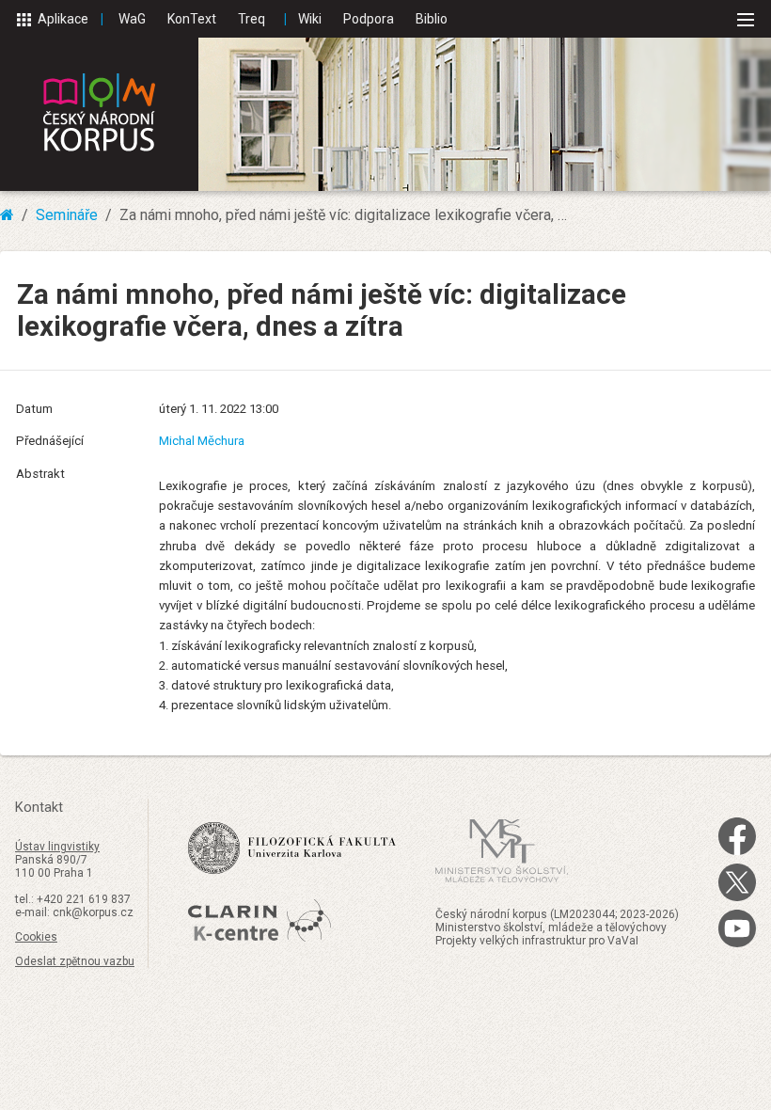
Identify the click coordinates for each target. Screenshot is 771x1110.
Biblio (432, 18)
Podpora (368, 18)
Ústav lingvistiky (57, 846)
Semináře (67, 215)
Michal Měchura (201, 441)
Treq (251, 18)
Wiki (310, 18)
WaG (132, 18)
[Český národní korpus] (99, 114)
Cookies (36, 937)
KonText (191, 18)
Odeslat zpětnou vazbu (74, 961)
